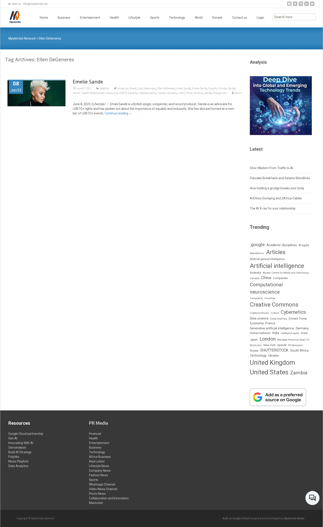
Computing (256, 298)
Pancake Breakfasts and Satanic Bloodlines (280, 178)
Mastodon (96, 503)
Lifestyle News (99, 466)
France (270, 323)
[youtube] (312, 5)
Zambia (298, 372)
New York (269, 345)
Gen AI (12, 438)
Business (64, 17)
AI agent (304, 245)
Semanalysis (17, 447)
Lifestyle (134, 17)
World (199, 17)
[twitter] (295, 5)
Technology (177, 17)
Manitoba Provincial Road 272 (293, 339)
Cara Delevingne (147, 88)
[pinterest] (301, 5)
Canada (254, 278)
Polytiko (13, 456)
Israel (304, 333)
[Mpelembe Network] (11, 16)
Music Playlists (18, 461)
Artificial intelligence (277, 265)
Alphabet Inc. (257, 253)
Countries (269, 298)
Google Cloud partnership (25, 433)
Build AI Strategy (19, 452)
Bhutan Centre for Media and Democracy (286, 272)
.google (257, 244)
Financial (95, 433)
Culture (275, 313)
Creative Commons (274, 304)
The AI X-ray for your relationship (273, 208)
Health (114, 17)
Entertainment (90, 17)
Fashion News (98, 475)
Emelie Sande (88, 81)
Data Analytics (18, 466)
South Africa (299, 350)
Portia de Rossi (194, 93)
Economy (257, 323)
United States (269, 372)
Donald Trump (298, 318)
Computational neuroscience (266, 288)
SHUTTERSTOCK (274, 350)
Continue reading (118, 113)
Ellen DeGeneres (166, 88)
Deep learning (278, 318)
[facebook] (289, 5)
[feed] (306, 5)
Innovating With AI (20, 443)
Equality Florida (217, 88)
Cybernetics (293, 312)
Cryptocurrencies (259, 312)
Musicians (256, 345)
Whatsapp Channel (102, 484)
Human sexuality (167, 93)
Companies (280, 278)
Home (44, 17)
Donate (217, 17)
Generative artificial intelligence (272, 328)
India (275, 333)
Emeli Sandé (183, 88)
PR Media (98, 423)
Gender (232, 88)
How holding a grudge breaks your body (277, 188)
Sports (154, 17)
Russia (254, 350)
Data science (259, 318)
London (267, 339)
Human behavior (260, 333)
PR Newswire (295, 345)
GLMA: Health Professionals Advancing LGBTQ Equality (105, 93)
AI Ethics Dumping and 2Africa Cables (276, 198)
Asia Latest (97, 461)
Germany (302, 328)
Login (260, 17)
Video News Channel (103, 489)
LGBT (181, 93)
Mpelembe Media (294, 518)
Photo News (97, 493)
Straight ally (220, 93)
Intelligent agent (290, 333)
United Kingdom (272, 362)
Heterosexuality (147, 93)
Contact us (239, 17)
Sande (207, 93)
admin (238, 93)
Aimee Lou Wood (126, 88)
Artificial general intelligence (267, 259)
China (266, 277)
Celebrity (104, 88)
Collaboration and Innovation (109, 498)
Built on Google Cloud (236, 518)
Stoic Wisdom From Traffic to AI (271, 168)
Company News (100, 470)
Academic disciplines (282, 245)
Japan (254, 339)
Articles (275, 252)
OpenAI (282, 345)
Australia (255, 272)
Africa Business (100, 456)
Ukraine (273, 355)
